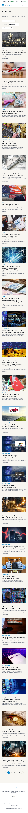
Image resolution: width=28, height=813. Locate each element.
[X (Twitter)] (12, 796)
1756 (19, 772)
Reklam (14, 803)
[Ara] (22, 5)
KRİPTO (9, 16)
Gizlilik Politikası (21, 803)
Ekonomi (4, 16)
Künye (4, 803)
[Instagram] (15, 796)
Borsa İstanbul (15, 16)
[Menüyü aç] (25, 5)
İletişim (9, 803)
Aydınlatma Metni (14, 805)
